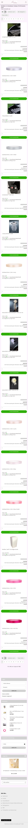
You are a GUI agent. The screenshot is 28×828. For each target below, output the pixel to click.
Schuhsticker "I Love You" (8, 195)
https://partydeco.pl (5, 9)
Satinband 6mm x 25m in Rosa (9, 469)
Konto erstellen (5, 694)
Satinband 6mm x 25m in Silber (9, 154)
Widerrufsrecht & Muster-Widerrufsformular (12, 803)
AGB (3, 807)
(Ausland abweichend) (16, 41)
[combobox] (12, 11)
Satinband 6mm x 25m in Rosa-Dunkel (11, 509)
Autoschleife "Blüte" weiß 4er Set (9, 351)
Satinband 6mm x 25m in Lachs (9, 428)
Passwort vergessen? (7, 696)
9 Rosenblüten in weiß (7, 116)
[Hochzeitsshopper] (14, 2)
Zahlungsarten (6, 805)
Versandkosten (6, 800)
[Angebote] (25, 756)
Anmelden (14, 690)
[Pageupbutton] (24, 825)
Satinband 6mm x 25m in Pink (9, 588)
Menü (2, 2)
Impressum (5, 796)
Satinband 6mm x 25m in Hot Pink (10, 628)
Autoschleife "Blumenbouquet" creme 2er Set (12, 312)
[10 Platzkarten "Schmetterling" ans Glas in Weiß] (14, 763)
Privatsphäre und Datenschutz (9, 810)
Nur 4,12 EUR (14, 773)
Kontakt (4, 798)
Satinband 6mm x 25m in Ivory (9, 272)
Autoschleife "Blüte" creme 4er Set (10, 390)
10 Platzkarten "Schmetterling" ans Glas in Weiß (14, 770)
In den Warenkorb (14, 58)
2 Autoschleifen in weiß (7, 233)
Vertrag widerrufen (6, 820)
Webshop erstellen (9, 824)
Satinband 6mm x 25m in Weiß (9, 75)
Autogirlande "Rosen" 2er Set (8, 37)
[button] (2, 11)
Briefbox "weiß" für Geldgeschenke (10, 549)
